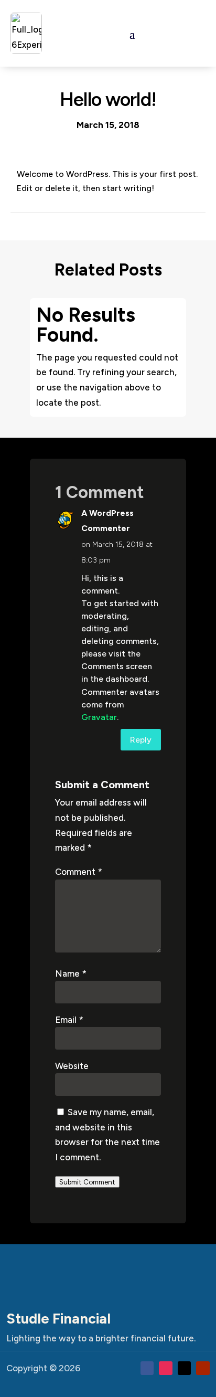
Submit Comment (87, 1182)
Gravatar (99, 717)
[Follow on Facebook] (147, 1368)
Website (72, 1066)
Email (69, 1019)
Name (71, 973)
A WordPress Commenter (107, 520)
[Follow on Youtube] (203, 1368)
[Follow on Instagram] (165, 1368)
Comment (78, 871)
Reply (141, 740)
